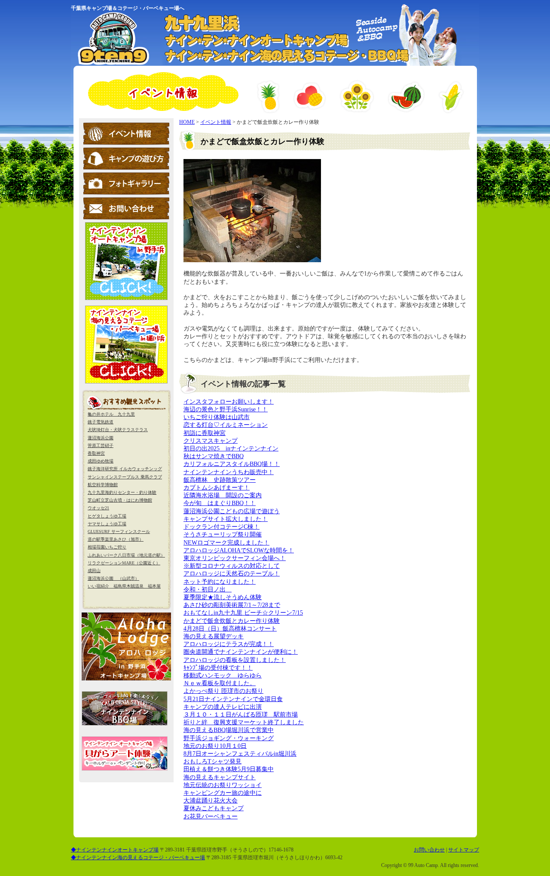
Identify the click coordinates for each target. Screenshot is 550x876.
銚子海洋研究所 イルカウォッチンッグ (125, 468)
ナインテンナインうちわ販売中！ (228, 472)
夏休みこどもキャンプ (213, 808)
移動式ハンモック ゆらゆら (222, 675)
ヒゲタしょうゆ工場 (107, 516)
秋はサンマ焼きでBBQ (213, 456)
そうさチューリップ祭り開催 (222, 534)
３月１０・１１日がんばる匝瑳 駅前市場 (240, 714)
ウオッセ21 (98, 507)
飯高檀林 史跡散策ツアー (219, 480)
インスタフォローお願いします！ (228, 401)
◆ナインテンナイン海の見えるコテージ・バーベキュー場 (138, 858)
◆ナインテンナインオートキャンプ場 (115, 850)
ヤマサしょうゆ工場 (107, 523)
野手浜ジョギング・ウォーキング (228, 738)
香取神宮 (96, 453)
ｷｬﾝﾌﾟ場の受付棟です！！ (218, 668)
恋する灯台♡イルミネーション (225, 425)
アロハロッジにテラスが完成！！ (228, 644)
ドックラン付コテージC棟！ (221, 527)
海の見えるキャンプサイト (219, 777)
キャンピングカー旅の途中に (222, 793)
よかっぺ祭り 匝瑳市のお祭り (223, 691)
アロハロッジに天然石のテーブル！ (231, 573)
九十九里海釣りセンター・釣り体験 (122, 492)
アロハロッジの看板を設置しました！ (234, 660)
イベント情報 (215, 122)
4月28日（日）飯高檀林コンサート (230, 628)
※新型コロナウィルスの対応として (231, 566)
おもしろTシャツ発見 (212, 761)
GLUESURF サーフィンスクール (119, 531)
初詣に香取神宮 (204, 433)
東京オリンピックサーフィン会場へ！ (234, 558)
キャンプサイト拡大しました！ (225, 519)
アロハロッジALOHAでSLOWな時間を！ (238, 550)
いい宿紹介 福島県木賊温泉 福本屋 (124, 586)
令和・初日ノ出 (207, 589)
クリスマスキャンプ (210, 441)
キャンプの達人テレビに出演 (222, 707)
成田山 (94, 570)
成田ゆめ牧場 (100, 461)
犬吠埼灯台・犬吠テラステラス (118, 429)
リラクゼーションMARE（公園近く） (124, 563)
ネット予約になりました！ (219, 582)
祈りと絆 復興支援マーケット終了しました (243, 722)
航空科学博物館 (103, 484)
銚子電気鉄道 (100, 422)
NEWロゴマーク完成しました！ (226, 542)
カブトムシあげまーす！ (216, 487)
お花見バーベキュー (210, 816)
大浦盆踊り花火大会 (210, 800)
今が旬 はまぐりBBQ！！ (219, 503)
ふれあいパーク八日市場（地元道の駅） (126, 555)
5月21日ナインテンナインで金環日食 (233, 699)
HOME (187, 122)
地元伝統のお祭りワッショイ (222, 785)
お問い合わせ (429, 850)
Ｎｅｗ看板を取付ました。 (219, 683)
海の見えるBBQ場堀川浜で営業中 (228, 730)
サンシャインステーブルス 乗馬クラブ (125, 477)
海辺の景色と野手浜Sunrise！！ (225, 409)
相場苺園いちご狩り (107, 547)
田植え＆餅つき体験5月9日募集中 (228, 769)
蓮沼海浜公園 (100, 437)
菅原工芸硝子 (100, 445)
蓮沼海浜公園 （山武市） (113, 578)
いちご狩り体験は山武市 (216, 417)
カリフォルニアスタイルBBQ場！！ (231, 464)
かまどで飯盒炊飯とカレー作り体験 (231, 621)
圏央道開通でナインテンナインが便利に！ (240, 652)
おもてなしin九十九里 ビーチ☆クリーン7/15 (243, 613)
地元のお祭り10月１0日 (215, 746)
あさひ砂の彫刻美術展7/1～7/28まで (231, 605)
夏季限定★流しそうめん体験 (222, 597)
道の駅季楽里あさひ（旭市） (116, 539)
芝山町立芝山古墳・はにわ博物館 (120, 500)
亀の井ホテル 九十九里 (111, 414)
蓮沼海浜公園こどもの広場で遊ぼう (231, 511)
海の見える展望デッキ (213, 636)
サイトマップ (463, 850)
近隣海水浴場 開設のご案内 (222, 495)
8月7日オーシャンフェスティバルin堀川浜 (239, 753)
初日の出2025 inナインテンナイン (230, 448)
